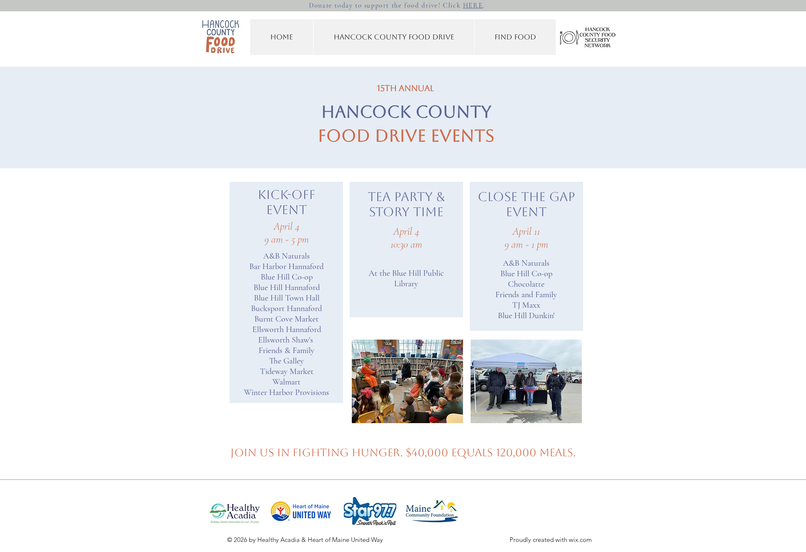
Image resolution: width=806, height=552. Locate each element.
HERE (473, 5)
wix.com (580, 540)
